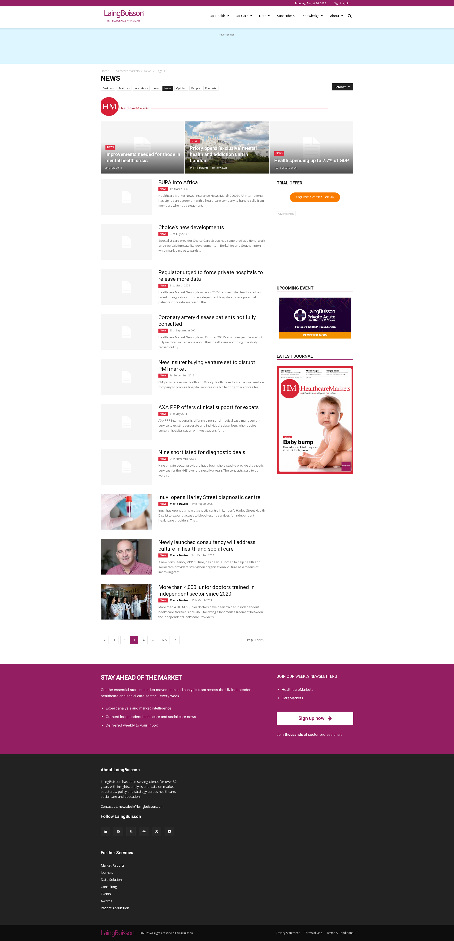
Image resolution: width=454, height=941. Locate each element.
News (147, 71)
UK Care (242, 15)
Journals (107, 872)
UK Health (217, 15)
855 (164, 640)
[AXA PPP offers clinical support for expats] (126, 422)
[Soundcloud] (143, 831)
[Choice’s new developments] (126, 242)
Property (211, 88)
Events (106, 894)
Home (105, 71)
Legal (156, 88)
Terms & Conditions (340, 933)
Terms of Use (313, 933)
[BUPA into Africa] (126, 197)
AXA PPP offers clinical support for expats (208, 407)
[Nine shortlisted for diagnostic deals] (126, 467)
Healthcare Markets (127, 71)
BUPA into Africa (178, 182)
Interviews (141, 88)
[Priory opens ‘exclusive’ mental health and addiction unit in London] (227, 147)
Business (108, 88)
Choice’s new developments (191, 227)
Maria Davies (199, 167)
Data (262, 15)
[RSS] (131, 831)
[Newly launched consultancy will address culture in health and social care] (126, 557)
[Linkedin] (105, 831)
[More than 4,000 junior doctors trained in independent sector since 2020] (126, 602)
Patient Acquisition (115, 908)
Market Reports (113, 865)
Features (124, 88)
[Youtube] (169, 831)
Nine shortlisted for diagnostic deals (201, 452)
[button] (350, 17)
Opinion (181, 88)
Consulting (109, 886)
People (195, 88)
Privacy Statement (288, 933)
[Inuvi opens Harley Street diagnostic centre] (126, 512)
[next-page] (176, 640)
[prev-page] (105, 640)
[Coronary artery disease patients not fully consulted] (126, 332)
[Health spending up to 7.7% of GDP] (311, 147)
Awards (106, 901)
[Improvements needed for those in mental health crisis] (142, 147)
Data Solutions (112, 879)
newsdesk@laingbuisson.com (141, 806)
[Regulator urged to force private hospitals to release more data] (126, 287)
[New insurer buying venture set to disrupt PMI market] (126, 377)
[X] (156, 831)
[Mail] (118, 831)
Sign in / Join (341, 3)
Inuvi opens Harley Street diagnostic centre (209, 497)
